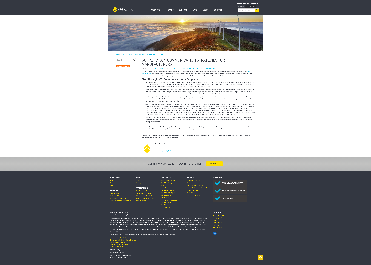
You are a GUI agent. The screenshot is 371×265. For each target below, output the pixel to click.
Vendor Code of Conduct (118, 238)
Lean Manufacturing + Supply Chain (202, 68)
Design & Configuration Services (120, 201)
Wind (111, 180)
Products (155, 10)
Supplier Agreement (116, 247)
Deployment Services (117, 196)
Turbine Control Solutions (169, 200)
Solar (111, 183)
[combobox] (248, 10)
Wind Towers (165, 205)
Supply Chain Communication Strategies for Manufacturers (145, 54)
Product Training (192, 190)
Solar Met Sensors (167, 190)
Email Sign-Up (217, 227)
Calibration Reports (193, 180)
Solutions (115, 178)
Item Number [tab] (250, 6)
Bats (111, 185)
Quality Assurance (193, 183)
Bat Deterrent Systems (169, 180)
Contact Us (214, 164)
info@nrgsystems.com (220, 218)
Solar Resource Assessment (145, 198)
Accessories (165, 207)
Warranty (190, 193)
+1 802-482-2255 (219, 215)
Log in (239, 3)
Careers (215, 220)
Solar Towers (165, 197)
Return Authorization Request (197, 188)
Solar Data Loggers (167, 188)
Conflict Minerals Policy (117, 242)
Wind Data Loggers (167, 183)
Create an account (250, 3)
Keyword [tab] (241, 6)
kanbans (196, 94)
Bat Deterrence (141, 201)
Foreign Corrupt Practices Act (120, 244)
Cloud (138, 180)
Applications (142, 188)
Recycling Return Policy (195, 185)
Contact (218, 10)
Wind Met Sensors (167, 202)
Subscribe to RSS (123, 66)
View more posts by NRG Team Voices (167, 151)
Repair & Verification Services (119, 198)
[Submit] (257, 10)
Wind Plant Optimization (143, 193)
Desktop (138, 183)
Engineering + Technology (178, 68)
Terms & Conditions (193, 195)
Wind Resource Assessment (145, 191)
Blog (122, 54)
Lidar (163, 185)
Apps (195, 10)
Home (117, 54)
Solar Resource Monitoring (144, 196)
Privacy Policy (217, 223)
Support (183, 10)
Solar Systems (166, 195)
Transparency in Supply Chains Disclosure (123, 240)
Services (169, 10)
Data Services (114, 193)
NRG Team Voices (161, 68)
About (205, 10)
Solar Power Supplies (168, 193)
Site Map (216, 225)
